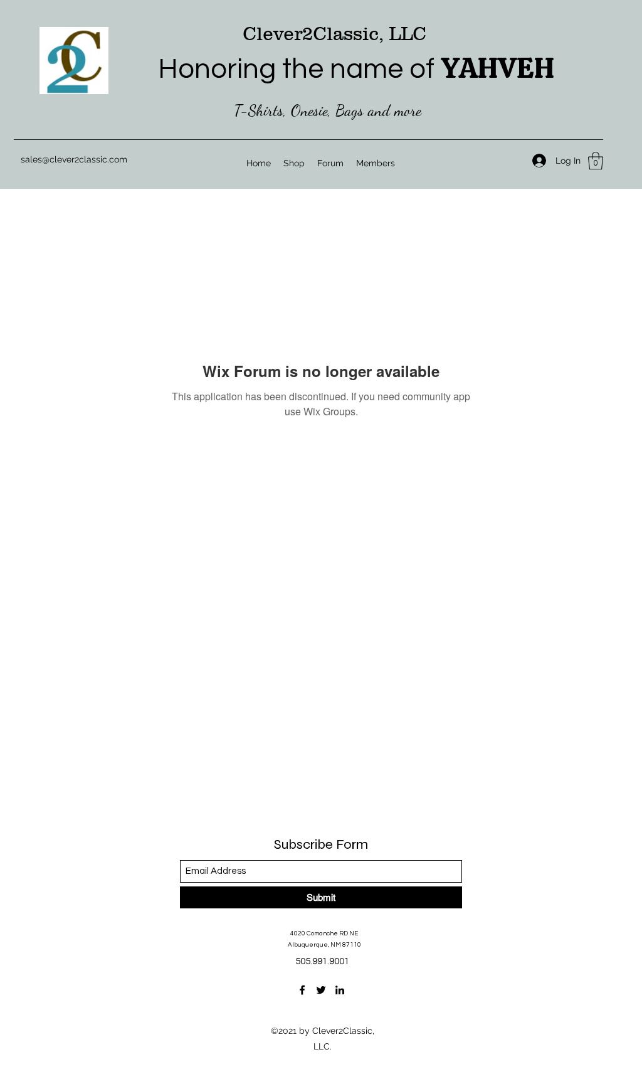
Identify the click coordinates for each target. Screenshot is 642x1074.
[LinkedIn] (340, 990)
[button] (595, 161)
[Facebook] (302, 990)
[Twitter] (321, 990)
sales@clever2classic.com (74, 159)
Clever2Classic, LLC (334, 33)
